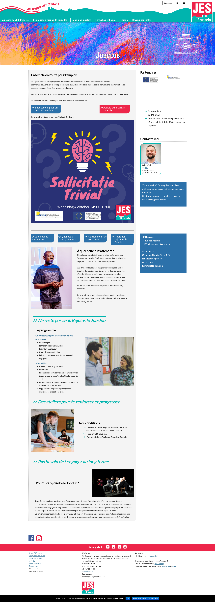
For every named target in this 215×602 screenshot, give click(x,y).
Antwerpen (166, 566)
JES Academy (159, 564)
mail (146, 168)
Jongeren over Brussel (37, 556)
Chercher (167, 3)
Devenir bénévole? (141, 20)
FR (184, 3)
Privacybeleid (95, 547)
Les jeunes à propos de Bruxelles (50, 20)
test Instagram (39, 538)
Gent (174, 566)
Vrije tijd (32, 561)
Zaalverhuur (33, 566)
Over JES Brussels (35, 553)
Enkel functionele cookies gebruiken (145, 598)
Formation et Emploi (105, 20)
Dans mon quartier (81, 20)
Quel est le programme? (68, 238)
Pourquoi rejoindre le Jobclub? (121, 239)
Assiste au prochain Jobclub (114, 109)
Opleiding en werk (35, 558)
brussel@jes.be (87, 571)
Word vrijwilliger (35, 563)
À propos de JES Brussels (15, 20)
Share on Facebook (31, 538)
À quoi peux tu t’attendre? (40, 238)
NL (177, 3)
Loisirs (124, 20)
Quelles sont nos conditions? (97, 238)
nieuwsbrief (153, 556)
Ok (128, 598)
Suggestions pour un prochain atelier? (46, 109)
